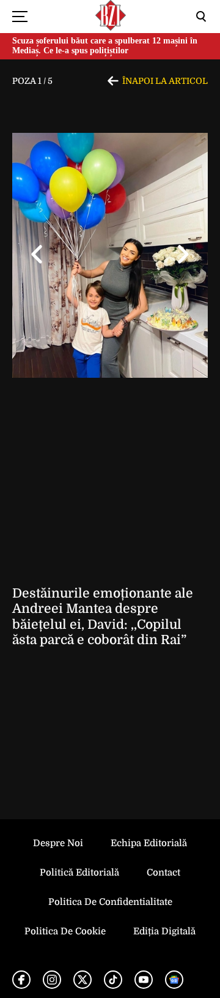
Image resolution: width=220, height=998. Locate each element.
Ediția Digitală (164, 931)
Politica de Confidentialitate (110, 901)
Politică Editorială (79, 872)
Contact (163, 872)
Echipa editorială (149, 843)
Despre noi (58, 843)
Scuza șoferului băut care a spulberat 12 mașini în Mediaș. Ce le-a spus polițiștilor (104, 46)
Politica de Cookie (65, 931)
